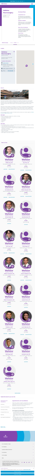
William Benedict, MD (26, 189)
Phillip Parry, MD (9, 162)
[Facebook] (31, 462)
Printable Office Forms (5, 412)
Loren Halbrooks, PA (26, 327)
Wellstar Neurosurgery (5, 42)
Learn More (5, 169)
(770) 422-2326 (10, 70)
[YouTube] (24, 462)
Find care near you (17, 1)
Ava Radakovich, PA (9, 189)
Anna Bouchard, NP (26, 217)
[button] (8, 68)
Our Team (15, 42)
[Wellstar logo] (4, 4)
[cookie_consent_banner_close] (33, 468)
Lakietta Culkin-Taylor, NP (9, 381)
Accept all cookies (17, 474)
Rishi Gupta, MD (9, 354)
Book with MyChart (12, 169)
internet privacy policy (27, 469)
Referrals (2, 414)
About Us (11, 42)
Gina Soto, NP (26, 162)
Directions (2, 404)
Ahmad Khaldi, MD (9, 217)
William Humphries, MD (9, 273)
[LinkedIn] (26, 462)
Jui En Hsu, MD (9, 246)
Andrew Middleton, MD (26, 273)
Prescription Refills (4, 409)
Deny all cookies (17, 471)
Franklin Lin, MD (9, 327)
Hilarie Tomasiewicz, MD (9, 299)
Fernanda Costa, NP (26, 354)
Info (17, 42)
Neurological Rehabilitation (5, 417)
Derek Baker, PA (26, 246)
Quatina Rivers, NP (26, 299)
